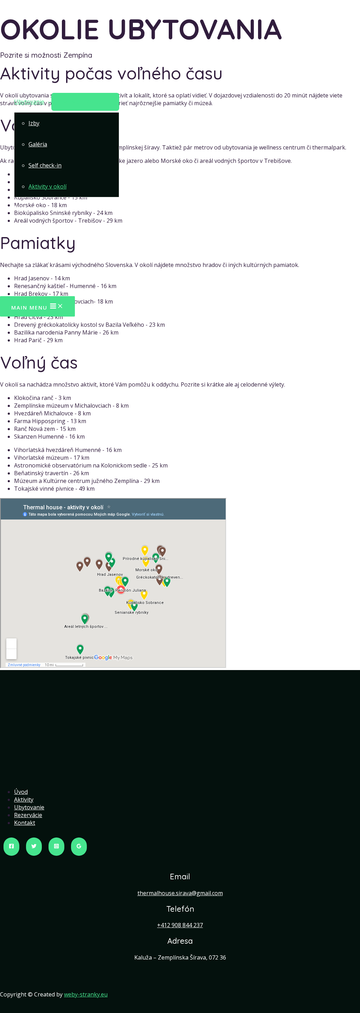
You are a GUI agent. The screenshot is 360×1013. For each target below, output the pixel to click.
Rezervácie (28, 208)
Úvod (21, 80)
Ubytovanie (29, 102)
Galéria (37, 144)
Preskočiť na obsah (25, 4)
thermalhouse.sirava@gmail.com (180, 893)
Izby (33, 123)
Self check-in (45, 165)
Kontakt (24, 229)
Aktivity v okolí (47, 186)
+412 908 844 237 (180, 925)
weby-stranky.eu (86, 994)
